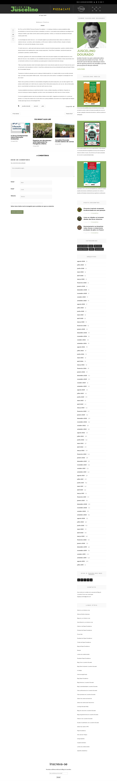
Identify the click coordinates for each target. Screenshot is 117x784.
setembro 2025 (81, 300)
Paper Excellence (87, 626)
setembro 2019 (81, 557)
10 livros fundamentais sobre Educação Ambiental (19, 137)
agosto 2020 (81, 518)
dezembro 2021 (82, 461)
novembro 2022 (82, 422)
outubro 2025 (81, 297)
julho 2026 (80, 265)
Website (13, 196)
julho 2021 (80, 479)
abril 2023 (80, 404)
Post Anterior (16, 113)
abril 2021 (80, 490)
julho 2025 (80, 307)
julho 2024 (80, 350)
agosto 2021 (81, 475)
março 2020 (80, 536)
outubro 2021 (81, 468)
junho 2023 (80, 397)
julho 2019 (80, 565)
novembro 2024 (82, 336)
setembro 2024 (82, 343)
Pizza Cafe (79, 634)
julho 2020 (80, 522)
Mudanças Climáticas (42, 22)
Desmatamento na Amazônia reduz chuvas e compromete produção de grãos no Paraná (94, 228)
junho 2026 (80, 268)
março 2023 (80, 407)
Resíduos (91, 249)
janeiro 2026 (81, 286)
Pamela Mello (85, 706)
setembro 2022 (82, 429)
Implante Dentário (81, 742)
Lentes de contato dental (83, 654)
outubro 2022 (81, 425)
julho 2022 (80, 436)
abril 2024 (80, 361)
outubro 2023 (81, 382)
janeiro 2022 (81, 457)
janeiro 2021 (81, 500)
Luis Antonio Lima (85, 610)
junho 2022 (80, 440)
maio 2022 (80, 443)
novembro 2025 (82, 293)
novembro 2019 (82, 550)
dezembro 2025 (82, 290)
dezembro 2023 (82, 375)
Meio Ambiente (98, 245)
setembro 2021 (81, 472)
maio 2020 (80, 529)
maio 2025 (80, 315)
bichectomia (89, 698)
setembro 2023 (82, 386)
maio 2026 (80, 272)
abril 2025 (80, 318)
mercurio (36, 106)
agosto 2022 (81, 432)
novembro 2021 (82, 465)
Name (13, 181)
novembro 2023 (82, 379)
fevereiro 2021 (81, 497)
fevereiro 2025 (81, 325)
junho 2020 (80, 525)
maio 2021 (80, 486)
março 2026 (80, 279)
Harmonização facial (82, 674)
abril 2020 (80, 532)
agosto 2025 (81, 304)
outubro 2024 (81, 340)
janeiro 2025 (81, 329)
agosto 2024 (81, 347)
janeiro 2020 (81, 543)
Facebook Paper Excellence (84, 658)
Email (13, 188)
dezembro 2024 (82, 332)
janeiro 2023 (81, 415)
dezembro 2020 (82, 504)
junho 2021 (80, 482)
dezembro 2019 (82, 547)
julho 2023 (80, 393)
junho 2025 (80, 311)
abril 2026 (80, 275)
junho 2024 (80, 354)
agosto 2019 (81, 561)
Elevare (79, 650)
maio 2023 (80, 400)
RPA (88, 726)
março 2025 (80, 322)
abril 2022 (80, 447)
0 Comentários (94, 213)
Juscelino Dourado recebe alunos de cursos (64, 141)
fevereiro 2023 (81, 411)
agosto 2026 (81, 261)
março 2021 (80, 493)
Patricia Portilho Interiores (83, 614)
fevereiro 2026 (81, 282)
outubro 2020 (81, 511)
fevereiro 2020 (81, 540)
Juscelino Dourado (87, 662)
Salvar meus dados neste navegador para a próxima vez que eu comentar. (32, 206)
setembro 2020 (82, 515)
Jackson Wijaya (83, 734)
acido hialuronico (90, 702)
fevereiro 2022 (81, 454)
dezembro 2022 (82, 418)
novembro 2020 (82, 507)
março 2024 (80, 365)
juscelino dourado (26, 106)
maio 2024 (80, 357)
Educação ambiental (82, 245)
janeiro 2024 (81, 372)
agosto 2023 (81, 390)
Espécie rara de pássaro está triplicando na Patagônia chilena (42, 142)
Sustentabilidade (99, 249)
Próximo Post (69, 113)
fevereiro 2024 (81, 368)
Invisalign (79, 670)
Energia (91, 245)
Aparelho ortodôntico (82, 750)
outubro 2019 (81, 554)
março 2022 (80, 450)
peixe (43, 106)
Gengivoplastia (80, 738)
